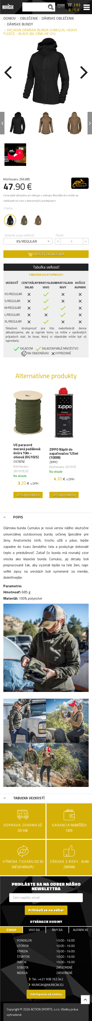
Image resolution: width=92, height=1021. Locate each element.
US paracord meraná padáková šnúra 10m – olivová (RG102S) (26, 451)
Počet (59, 235)
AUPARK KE (80, 929)
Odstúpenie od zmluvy (46, 994)
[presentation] (7, 71)
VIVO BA (34, 929)
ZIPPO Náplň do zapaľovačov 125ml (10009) (63, 453)
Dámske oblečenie (58, 18)
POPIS (17, 517)
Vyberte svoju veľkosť (19, 235)
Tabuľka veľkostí (46, 267)
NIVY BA (57, 929)
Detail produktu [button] (28, 494)
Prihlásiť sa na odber (46, 910)
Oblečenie (29, 18)
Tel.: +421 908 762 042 (47, 979)
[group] (28, 444)
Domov (9, 18)
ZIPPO (53, 462)
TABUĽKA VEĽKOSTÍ (28, 798)
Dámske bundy (20, 24)
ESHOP (11, 929)
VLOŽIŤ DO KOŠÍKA (48, 254)
